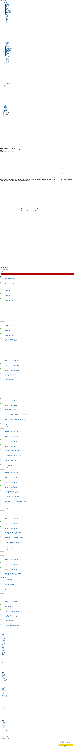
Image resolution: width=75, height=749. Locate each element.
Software (7, 69)
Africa (7, 6)
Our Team (3, 727)
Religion (7, 9)
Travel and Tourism (9, 35)
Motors (7, 64)
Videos (5, 73)
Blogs (7, 44)
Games (7, 55)
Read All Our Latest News (7, 629)
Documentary (8, 83)
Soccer (7, 16)
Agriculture (8, 11)
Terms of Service (35, 739)
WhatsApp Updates (9, 48)
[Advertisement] (37, 124)
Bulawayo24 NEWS (3, 0)
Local (7, 3)
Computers (8, 68)
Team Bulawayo (8, 61)
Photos (7, 38)
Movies (7, 54)
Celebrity (7, 53)
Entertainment (6, 51)
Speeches (7, 42)
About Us (3, 725)
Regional (7, 4)
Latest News (5, 101)
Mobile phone (8, 67)
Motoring (7, 78)
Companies (8, 25)
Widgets (3, 722)
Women (7, 79)
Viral (7, 84)
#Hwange (4, 228)
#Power (10, 228)
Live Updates (5, 265)
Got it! (66, 745)
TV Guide (7, 56)
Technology (6, 96)
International (8, 10)
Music (7, 52)
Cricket (7, 17)
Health (7, 8)
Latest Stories (6, 98)
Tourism (7, 81)
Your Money (8, 28)
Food (7, 80)
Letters (7, 43)
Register (73, 229)
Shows (7, 59)
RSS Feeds (4, 724)
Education (7, 7)
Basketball (7, 18)
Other (7, 22)
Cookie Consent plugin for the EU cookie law (66, 747)
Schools (7, 20)
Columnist (7, 40)
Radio (7, 58)
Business (5, 23)
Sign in (70, 229)
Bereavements (8, 49)
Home (6, 89)
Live (6, 13)
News (5, 2)
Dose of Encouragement (10, 30)
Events (7, 60)
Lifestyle (5, 29)
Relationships (8, 36)
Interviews (7, 41)
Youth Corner (8, 47)
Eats (7, 31)
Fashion (7, 33)
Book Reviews (8, 50)
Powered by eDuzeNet (3, 740)
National (7, 5)
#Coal (7, 228)
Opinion (5, 39)
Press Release (8, 12)
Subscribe (37, 274)
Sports (5, 14)
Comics (7, 37)
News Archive (4, 721)
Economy (7, 26)
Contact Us (4, 726)
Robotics (7, 70)
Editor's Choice (10, 101)
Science (7, 71)
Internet (7, 66)
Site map (3, 723)
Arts (6, 57)
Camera (7, 65)
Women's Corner (9, 46)
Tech (5, 63)
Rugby (7, 19)
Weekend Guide (8, 62)
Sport (7, 76)
